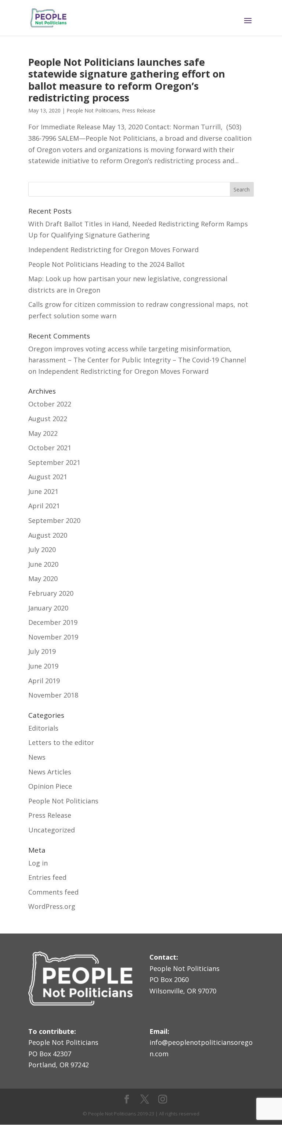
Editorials (43, 728)
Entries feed (47, 877)
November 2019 (53, 637)
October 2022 (49, 404)
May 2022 (43, 433)
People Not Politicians (92, 110)
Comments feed (53, 892)
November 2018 (53, 695)
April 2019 (44, 680)
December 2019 (52, 622)
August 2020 (47, 535)
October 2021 (49, 447)
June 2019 (43, 666)
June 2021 (43, 491)
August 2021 (47, 476)
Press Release (138, 110)
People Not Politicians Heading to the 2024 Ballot (106, 264)
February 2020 (50, 593)
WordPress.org (51, 906)
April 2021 (44, 505)
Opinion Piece (50, 786)
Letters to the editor (61, 742)
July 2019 (42, 651)
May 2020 (43, 578)
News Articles (49, 771)
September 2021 (54, 462)
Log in (38, 863)
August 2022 (47, 418)
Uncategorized (51, 829)
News (37, 757)
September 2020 (54, 520)
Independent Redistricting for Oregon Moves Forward (113, 249)
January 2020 (48, 607)
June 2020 (43, 564)
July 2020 (42, 549)
